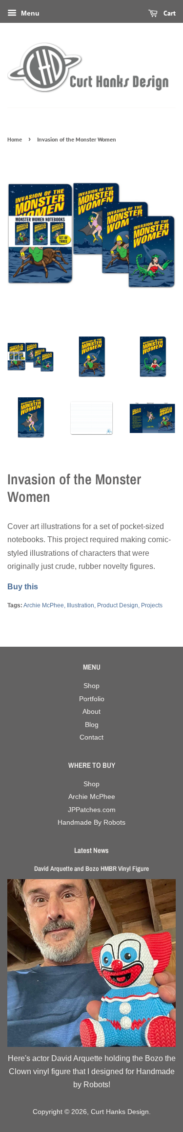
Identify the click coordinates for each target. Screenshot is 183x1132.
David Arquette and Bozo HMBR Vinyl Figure (91, 868)
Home (14, 139)
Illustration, (81, 605)
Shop (91, 686)
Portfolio (91, 699)
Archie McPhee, (44, 605)
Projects (152, 605)
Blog (92, 724)
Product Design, (118, 605)
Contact (91, 737)
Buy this (22, 587)
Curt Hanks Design (120, 1111)
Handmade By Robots (91, 822)
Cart (169, 13)
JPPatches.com (92, 810)
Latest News (91, 850)
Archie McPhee (91, 796)
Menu (29, 13)
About (91, 711)
